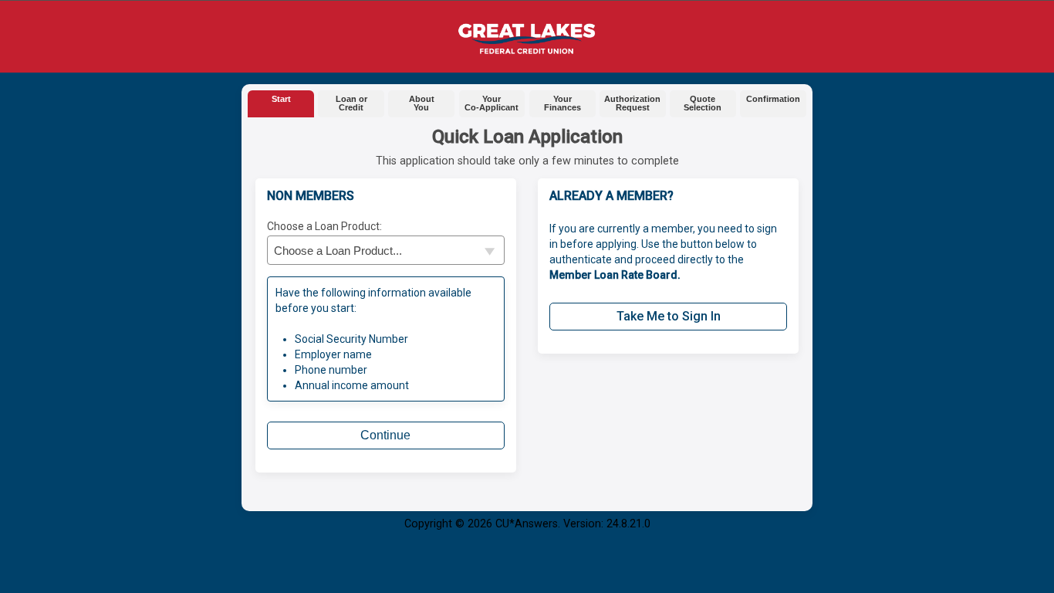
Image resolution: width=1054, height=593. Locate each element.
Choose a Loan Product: (324, 226)
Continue (385, 435)
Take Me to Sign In (669, 316)
